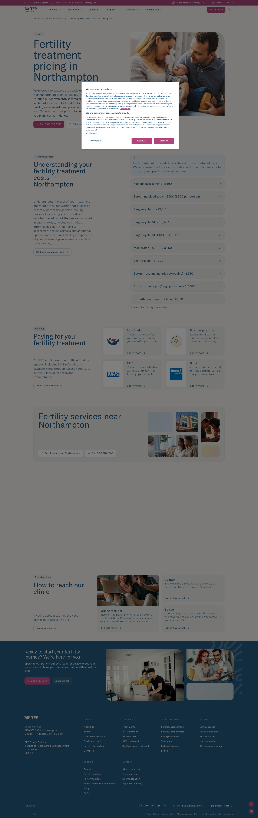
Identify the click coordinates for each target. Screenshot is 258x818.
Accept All (164, 141)
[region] (130, 115)
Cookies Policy (125, 109)
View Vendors (91, 133)
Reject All (141, 141)
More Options (96, 141)
